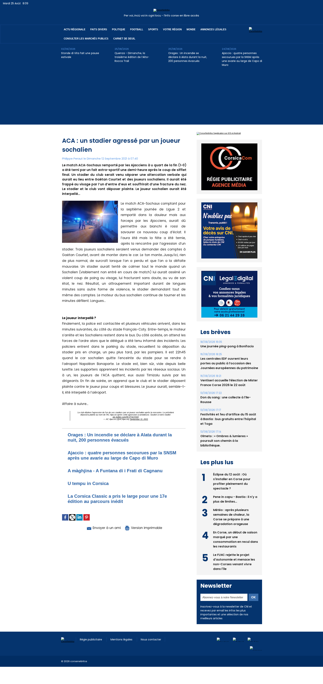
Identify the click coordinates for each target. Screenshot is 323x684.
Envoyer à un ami (106, 528)
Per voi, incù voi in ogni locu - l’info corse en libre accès (161, 15)
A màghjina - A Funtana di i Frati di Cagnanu (115, 470)
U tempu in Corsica (88, 483)
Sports (153, 29)
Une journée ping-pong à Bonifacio (227, 346)
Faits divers (98, 29)
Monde (191, 29)
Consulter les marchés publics (86, 38)
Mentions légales (121, 639)
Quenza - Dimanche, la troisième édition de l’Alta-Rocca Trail (132, 57)
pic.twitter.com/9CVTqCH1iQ (126, 417)
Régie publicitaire (91, 639)
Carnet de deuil (124, 38)
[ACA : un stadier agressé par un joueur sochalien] (90, 202)
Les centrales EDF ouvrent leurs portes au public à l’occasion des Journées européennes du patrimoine (229, 363)
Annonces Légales (213, 29)
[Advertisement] (161, 98)
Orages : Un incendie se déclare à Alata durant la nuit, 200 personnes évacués (187, 57)
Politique (118, 29)
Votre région (172, 29)
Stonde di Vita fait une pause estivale (80, 55)
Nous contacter (151, 639)
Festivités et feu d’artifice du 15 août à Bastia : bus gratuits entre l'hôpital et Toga (228, 419)
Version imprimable (146, 528)
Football (136, 29)
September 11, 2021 (139, 419)
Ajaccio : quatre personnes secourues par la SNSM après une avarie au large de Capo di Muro (242, 59)
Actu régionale (74, 29)
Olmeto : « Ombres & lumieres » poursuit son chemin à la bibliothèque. (224, 441)
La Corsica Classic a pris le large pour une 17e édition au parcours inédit (117, 499)
